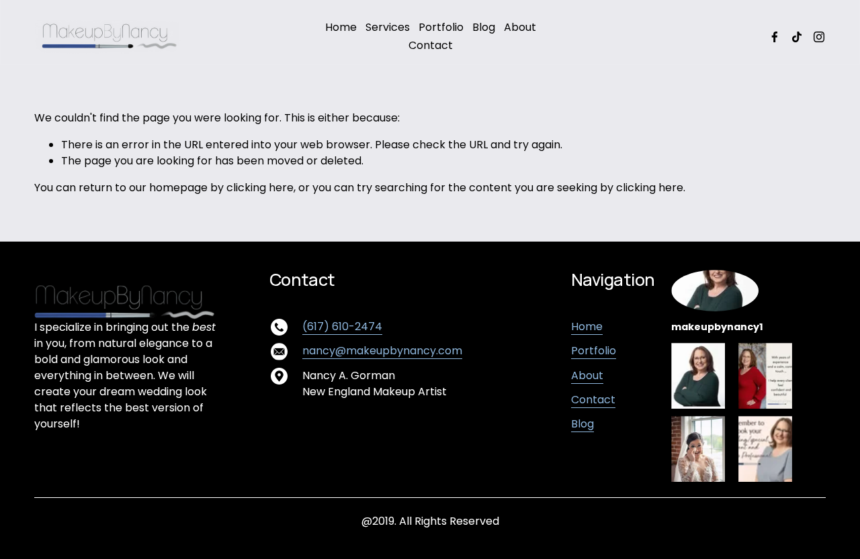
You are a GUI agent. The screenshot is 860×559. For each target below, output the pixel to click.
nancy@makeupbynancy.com (382, 350)
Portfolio (441, 27)
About (520, 27)
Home (341, 27)
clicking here (260, 187)
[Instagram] (819, 37)
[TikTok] (797, 37)
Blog (483, 27)
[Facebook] (774, 37)
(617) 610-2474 (342, 326)
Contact (430, 45)
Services (388, 27)
